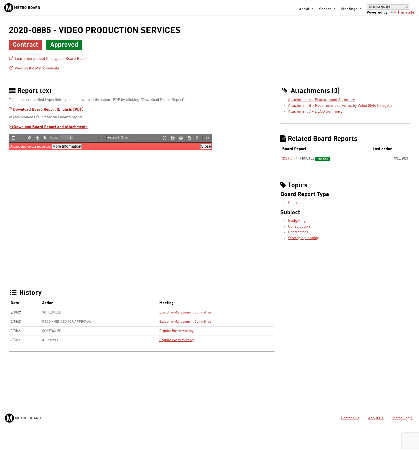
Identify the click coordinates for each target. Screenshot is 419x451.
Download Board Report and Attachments (50, 127)
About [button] (304, 9)
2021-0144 (289, 158)
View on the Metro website (36, 68)
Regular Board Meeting (176, 331)
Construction (299, 227)
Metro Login (402, 418)
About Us (376, 418)
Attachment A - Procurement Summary (321, 100)
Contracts (296, 203)
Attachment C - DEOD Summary (315, 112)
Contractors (298, 232)
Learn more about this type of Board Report (51, 59)
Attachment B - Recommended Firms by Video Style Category (340, 106)
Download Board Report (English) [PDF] (47, 110)
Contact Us (350, 418)
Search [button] (325, 9)
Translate (405, 13)
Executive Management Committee (185, 312)
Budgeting (297, 221)
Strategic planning (303, 238)
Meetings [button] (349, 9)
